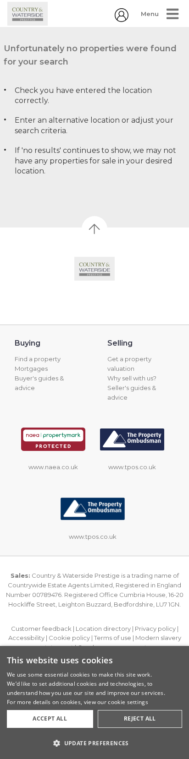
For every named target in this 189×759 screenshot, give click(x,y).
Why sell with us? (131, 378)
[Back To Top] (94, 229)
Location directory (103, 628)
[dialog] (94, 702)
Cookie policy (69, 637)
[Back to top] (94, 269)
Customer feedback (41, 628)
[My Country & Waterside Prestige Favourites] (121, 19)
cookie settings (128, 702)
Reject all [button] (140, 718)
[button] (94, 742)
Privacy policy (155, 628)
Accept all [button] (50, 718)
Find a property (38, 359)
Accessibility (26, 637)
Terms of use (112, 637)
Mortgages (31, 368)
